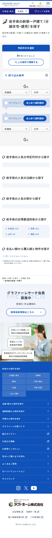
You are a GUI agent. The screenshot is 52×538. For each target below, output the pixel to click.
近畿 (14, 387)
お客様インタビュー (11, 449)
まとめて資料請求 (35, 102)
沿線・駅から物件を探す (13, 403)
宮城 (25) (35, 228)
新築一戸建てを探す (10, 278)
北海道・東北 (26, 278)
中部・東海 (38, 381)
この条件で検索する (28, 62)
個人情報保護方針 (16, 517)
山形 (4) (11, 234)
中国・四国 (38, 387)
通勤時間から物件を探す (13, 411)
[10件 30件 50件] (40, 92)
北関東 (38, 375)
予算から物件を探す (11, 418)
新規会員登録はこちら (22, 312)
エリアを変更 (43, 11)
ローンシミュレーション (17, 256)
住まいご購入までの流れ (13, 456)
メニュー (48, 6)
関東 (14, 381)
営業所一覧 (31, 511)
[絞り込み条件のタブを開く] (26, 75)
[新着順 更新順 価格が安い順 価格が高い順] (15, 92)
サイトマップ (8, 478)
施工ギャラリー (9, 434)
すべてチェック (15, 103)
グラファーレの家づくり (13, 426)
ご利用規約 (35, 517)
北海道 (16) (13, 228)
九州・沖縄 (14, 394)
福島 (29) (35, 234)
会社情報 (16, 511)
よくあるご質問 (9, 463)
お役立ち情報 (8, 441)
